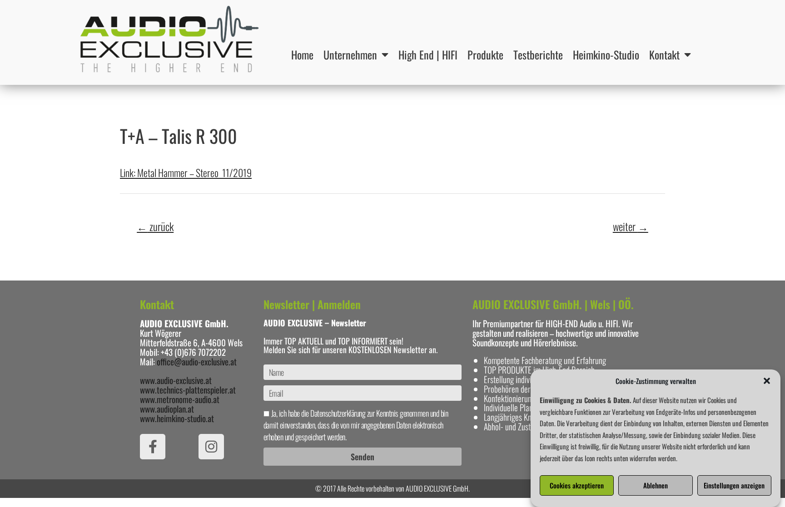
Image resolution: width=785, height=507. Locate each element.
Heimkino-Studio (606, 54)
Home (302, 54)
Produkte (485, 54)
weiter (630, 226)
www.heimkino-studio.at (177, 418)
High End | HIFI (427, 54)
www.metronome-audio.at (179, 399)
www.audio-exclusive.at (176, 380)
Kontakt (664, 54)
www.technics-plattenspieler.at (188, 389)
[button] (766, 380)
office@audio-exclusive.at (197, 361)
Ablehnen (655, 486)
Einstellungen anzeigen (734, 486)
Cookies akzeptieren (577, 486)
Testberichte (538, 54)
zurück (155, 226)
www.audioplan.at (167, 408)
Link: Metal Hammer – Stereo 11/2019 (186, 172)
